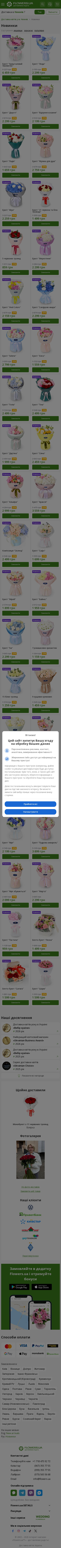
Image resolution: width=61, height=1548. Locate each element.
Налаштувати (30, 811)
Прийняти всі (30, 804)
